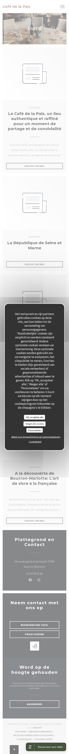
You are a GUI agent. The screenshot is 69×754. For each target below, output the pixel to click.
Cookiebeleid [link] (35, 441)
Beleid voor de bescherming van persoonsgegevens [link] (36, 436)
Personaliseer (34, 430)
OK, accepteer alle (34, 417)
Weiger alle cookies (34, 423)
